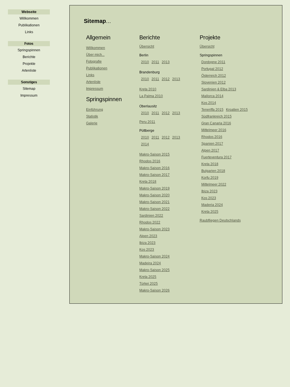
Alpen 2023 (148, 236)
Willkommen (95, 48)
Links (90, 75)
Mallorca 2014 (212, 96)
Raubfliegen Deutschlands (220, 220)
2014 (145, 144)
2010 (145, 62)
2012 (166, 79)
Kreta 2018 (147, 182)
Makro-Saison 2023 (154, 229)
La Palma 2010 (151, 96)
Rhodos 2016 (149, 161)
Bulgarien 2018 (213, 171)
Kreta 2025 (147, 277)
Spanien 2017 (212, 144)
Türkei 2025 (148, 284)
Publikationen (96, 68)
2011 (155, 62)
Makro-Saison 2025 (154, 270)
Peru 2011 (147, 122)
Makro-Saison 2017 (154, 175)
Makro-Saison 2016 (154, 168)
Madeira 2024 (150, 263)
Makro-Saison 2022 (154, 209)
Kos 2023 (146, 250)
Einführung (94, 110)
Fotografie (94, 61)
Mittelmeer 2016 (213, 130)
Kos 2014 (208, 103)
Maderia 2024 (212, 205)
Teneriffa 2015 (212, 110)
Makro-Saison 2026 (154, 290)
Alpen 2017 (210, 150)
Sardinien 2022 (151, 216)
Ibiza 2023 (147, 243)
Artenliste (93, 82)
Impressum (94, 89)
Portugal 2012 (212, 69)
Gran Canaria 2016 (216, 123)
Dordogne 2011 (213, 62)
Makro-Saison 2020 (154, 195)
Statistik (92, 116)
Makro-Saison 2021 (154, 202)
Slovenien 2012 (213, 82)
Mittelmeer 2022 (213, 184)
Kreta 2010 (147, 89)
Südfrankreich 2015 (216, 116)
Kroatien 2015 (237, 110)
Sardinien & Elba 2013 (218, 89)
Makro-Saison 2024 (154, 256)
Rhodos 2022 (149, 222)
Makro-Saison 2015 (154, 154)
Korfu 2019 (209, 178)
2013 (166, 62)
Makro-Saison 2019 (154, 188)
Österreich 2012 (213, 76)
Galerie (91, 123)
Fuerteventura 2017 (216, 157)
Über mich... (95, 55)
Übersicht (146, 46)
